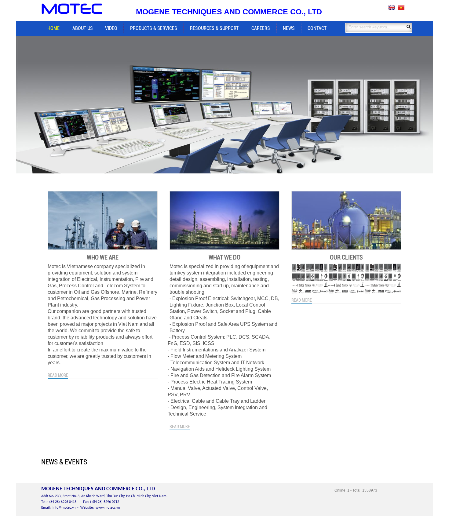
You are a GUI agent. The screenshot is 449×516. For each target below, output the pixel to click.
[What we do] (224, 220)
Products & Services (153, 28)
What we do (224, 257)
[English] (391, 9)
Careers (260, 28)
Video (111, 28)
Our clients (346, 257)
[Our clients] (346, 220)
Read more (58, 375)
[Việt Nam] (400, 9)
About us (82, 28)
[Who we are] (102, 220)
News (289, 28)
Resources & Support (214, 28)
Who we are (103, 257)
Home (53, 28)
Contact (317, 28)
